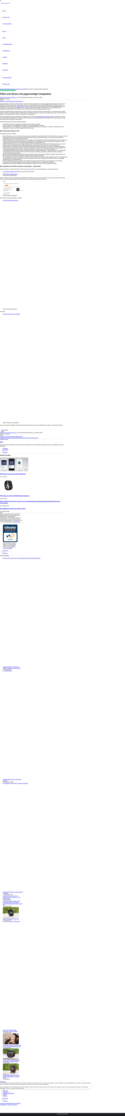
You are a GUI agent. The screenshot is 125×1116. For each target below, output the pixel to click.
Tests (4, 37)
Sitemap (5, 1096)
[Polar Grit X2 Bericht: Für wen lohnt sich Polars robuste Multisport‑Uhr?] (11, 1043)
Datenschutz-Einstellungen (62, 1113)
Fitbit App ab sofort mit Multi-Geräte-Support (14, 496)
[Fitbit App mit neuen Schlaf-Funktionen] (14, 471)
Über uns (5, 1090)
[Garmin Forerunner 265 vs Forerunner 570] (13, 902)
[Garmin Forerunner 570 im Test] (11, 917)
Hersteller (5, 70)
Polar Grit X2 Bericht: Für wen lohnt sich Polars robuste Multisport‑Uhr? (12, 1046)
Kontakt (5, 1094)
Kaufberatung (6, 50)
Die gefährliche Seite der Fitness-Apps (12, 508)
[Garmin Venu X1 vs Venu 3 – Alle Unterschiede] (10, 896)
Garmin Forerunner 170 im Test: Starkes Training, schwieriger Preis (12, 667)
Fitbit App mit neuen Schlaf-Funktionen (13, 474)
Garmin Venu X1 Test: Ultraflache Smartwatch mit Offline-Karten (11, 1061)
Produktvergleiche (7, 44)
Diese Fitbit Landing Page (9, 171)
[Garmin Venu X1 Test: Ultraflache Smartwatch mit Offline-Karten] (11, 1059)
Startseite (2, 89)
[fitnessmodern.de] (5, 3)
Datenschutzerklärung (8, 1093)
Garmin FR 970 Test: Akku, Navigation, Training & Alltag (10, 1030)
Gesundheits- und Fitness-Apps (16, 89)
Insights (5, 57)
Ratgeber (5, 63)
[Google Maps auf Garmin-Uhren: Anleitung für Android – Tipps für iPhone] (11, 1074)
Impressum (6, 1092)
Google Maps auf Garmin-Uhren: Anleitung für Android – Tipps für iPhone (11, 1077)
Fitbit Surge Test (21, 106)
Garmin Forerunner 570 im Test (11, 918)
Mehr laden (3, 1081)
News (4, 31)
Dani (9, 97)
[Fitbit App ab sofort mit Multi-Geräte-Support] (8, 493)
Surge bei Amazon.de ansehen (46, 116)
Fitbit (2, 431)
